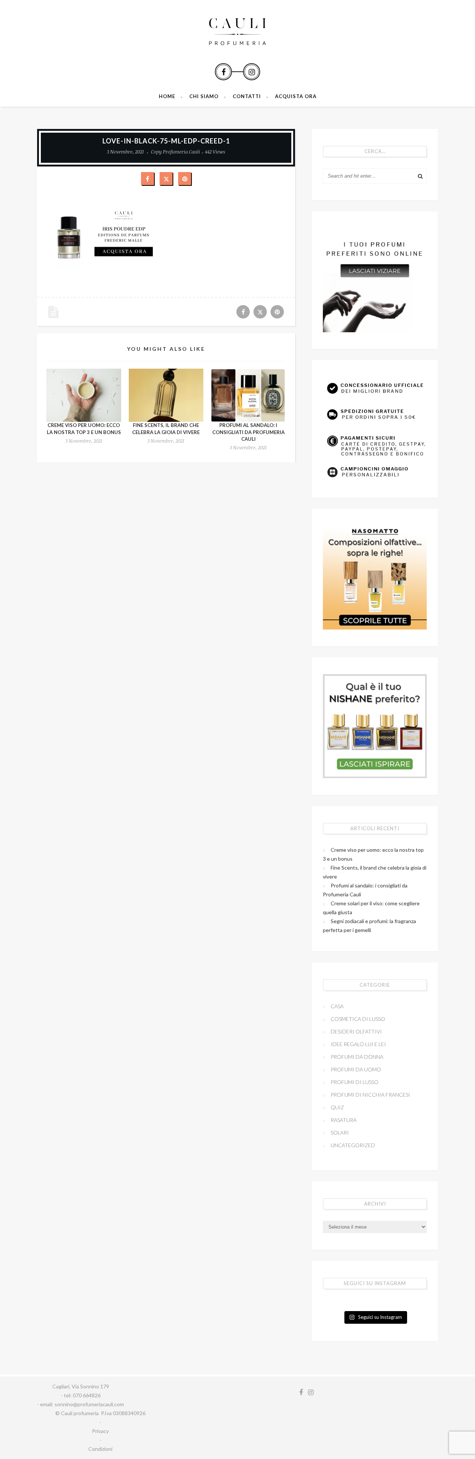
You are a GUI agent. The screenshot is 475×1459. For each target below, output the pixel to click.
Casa (337, 1006)
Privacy (100, 1431)
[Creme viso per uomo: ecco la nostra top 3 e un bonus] (83, 395)
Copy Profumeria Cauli (175, 151)
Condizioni (100, 1449)
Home (167, 96)
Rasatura (344, 1120)
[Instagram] (251, 71)
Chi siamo (204, 96)
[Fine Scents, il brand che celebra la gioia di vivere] (166, 395)
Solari (340, 1132)
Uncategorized (353, 1145)
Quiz (337, 1107)
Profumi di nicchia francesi (370, 1094)
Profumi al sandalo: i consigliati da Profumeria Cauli (248, 431)
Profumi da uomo (356, 1069)
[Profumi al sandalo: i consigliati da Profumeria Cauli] (248, 395)
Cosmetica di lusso (358, 1019)
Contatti (247, 96)
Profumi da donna (357, 1057)
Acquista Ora (296, 96)
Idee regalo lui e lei (358, 1044)
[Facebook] (223, 71)
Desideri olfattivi (356, 1031)
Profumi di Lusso (355, 1082)
